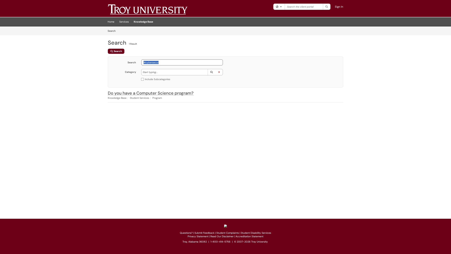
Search (113, 30)
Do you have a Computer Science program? (151, 93)
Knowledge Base (143, 21)
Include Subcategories (157, 79)
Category (130, 72)
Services (124, 21)
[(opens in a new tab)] (159, 9)
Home (111, 21)
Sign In (339, 6)
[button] (211, 72)
